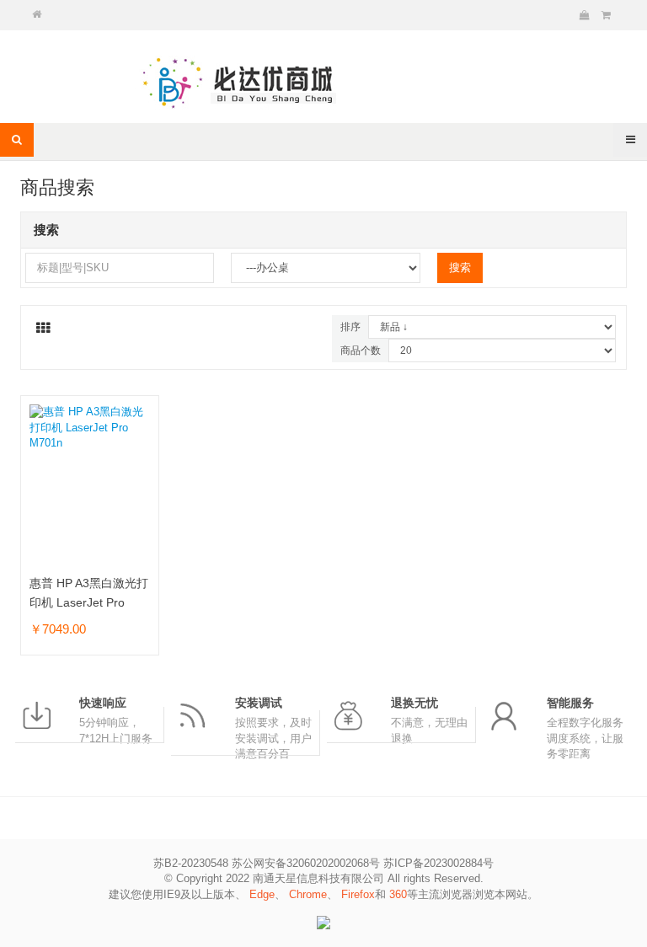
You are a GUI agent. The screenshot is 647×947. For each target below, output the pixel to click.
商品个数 (360, 350)
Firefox (358, 894)
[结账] (606, 15)
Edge (262, 894)
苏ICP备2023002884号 (438, 863)
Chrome (308, 894)
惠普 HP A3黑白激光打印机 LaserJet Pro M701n (88, 602)
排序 (350, 327)
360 (398, 894)
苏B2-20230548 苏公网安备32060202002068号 (266, 863)
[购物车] (585, 15)
